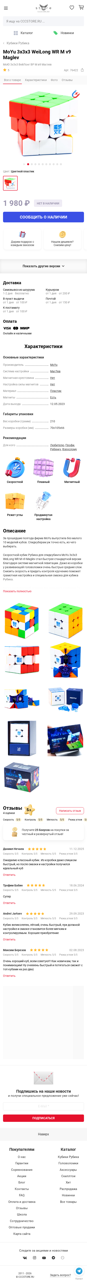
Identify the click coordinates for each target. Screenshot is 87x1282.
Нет (52, 377)
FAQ (21, 1195)
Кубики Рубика (18, 43)
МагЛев (55, 371)
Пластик (56, 391)
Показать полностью (17, 591)
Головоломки (68, 1163)
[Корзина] (81, 7)
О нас (22, 1157)
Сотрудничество (22, 1221)
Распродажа (68, 1189)
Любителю (57, 445)
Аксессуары (68, 1170)
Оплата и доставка (21, 1202)
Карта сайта (21, 1234)
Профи (69, 445)
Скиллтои (68, 1176)
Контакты (22, 1189)
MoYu (53, 364)
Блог (21, 1182)
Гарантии (21, 1163)
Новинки (67, 33)
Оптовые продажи (22, 1227)
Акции (21, 1176)
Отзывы (22, 1208)
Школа (22, 1214)
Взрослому (69, 449)
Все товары (68, 1202)
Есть (53, 397)
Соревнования (21, 1170)
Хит (68, 1182)
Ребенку (55, 449)
